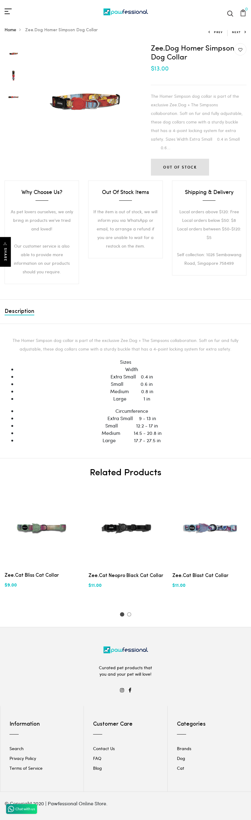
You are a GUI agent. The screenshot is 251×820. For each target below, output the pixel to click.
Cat (180, 768)
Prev (218, 32)
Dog (181, 758)
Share (5, 254)
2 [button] (130, 615)
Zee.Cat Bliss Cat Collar (32, 575)
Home (10, 29)
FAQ (97, 758)
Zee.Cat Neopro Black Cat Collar (125, 575)
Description (19, 311)
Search (16, 748)
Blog (97, 768)
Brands (184, 748)
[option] (13, 54)
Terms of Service (26, 768)
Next (236, 32)
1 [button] (123, 615)
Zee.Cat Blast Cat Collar (200, 575)
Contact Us (104, 748)
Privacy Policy (22, 758)
